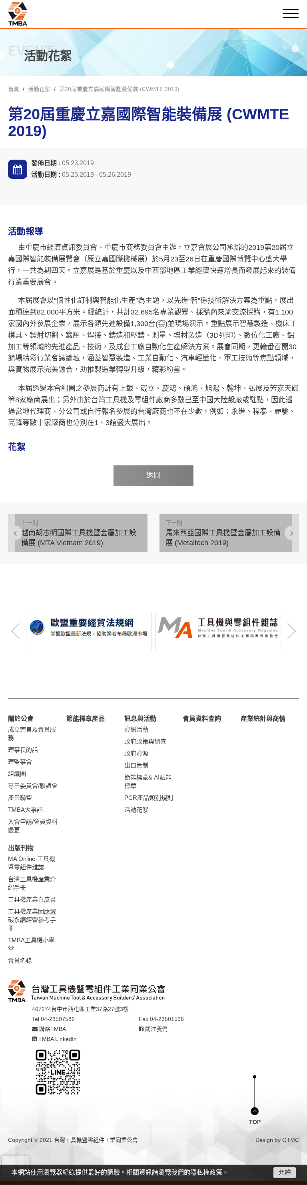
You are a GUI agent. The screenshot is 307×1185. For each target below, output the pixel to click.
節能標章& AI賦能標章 (147, 781)
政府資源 (136, 753)
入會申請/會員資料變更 (33, 825)
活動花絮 (39, 89)
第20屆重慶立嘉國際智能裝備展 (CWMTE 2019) (119, 89)
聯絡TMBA (52, 1029)
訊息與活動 (140, 718)
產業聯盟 (20, 797)
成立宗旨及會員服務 (32, 733)
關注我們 (155, 1029)
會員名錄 (20, 960)
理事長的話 (23, 749)
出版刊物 (21, 848)
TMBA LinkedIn (57, 1039)
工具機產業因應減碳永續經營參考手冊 (32, 920)
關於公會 (21, 718)
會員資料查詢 (202, 718)
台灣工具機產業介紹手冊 (32, 883)
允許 (284, 1172)
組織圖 (17, 773)
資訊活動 (136, 729)
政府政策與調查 (145, 741)
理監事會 (20, 761)
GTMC (290, 1140)
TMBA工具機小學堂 (31, 944)
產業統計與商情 (263, 718)
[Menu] (290, 13)
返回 (153, 475)
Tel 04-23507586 (53, 1019)
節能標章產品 (85, 718)
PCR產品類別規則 (148, 797)
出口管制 (136, 765)
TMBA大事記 (25, 809)
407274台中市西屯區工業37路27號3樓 (80, 1009)
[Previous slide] (21, 631)
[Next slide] (286, 631)
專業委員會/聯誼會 (33, 785)
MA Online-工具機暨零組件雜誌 (31, 862)
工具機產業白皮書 (32, 899)
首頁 (13, 89)
